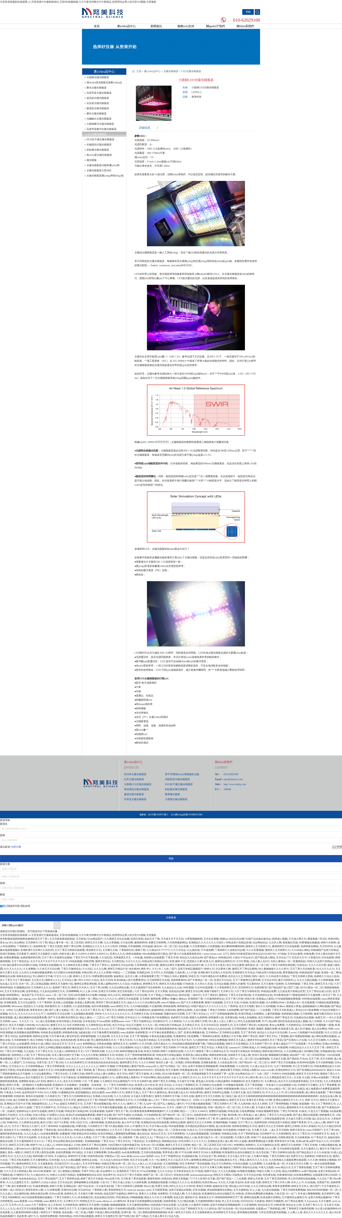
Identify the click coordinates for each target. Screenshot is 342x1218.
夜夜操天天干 (206, 1197)
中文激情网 (155, 1006)
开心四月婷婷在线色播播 (301, 1178)
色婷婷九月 (226, 1025)
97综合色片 (246, 957)
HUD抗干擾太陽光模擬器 (100, 139)
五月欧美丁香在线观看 (133, 1178)
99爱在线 (81, 1126)
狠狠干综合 (210, 1171)
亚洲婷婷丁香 (195, 998)
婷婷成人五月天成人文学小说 (233, 1156)
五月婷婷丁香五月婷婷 (163, 1047)
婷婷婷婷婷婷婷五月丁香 (229, 1197)
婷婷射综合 (183, 1006)
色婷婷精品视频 (290, 1013)
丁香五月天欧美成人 (283, 1010)
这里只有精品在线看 (180, 1189)
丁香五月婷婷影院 (10, 1197)
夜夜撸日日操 (290, 942)
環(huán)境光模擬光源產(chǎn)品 (104, 82)
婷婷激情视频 (88, 1036)
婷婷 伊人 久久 (149, 968)
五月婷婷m (212, 1032)
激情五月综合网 (194, 991)
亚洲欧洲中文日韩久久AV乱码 (36, 950)
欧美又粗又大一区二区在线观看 (215, 1137)
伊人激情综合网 (57, 1028)
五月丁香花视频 (253, 1084)
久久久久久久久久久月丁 (32, 1013)
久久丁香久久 (107, 1058)
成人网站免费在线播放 (323, 1036)
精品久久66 (333, 1069)
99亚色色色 (55, 1099)
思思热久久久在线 (33, 1006)
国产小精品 (142, 1216)
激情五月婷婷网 (82, 1088)
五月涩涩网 (163, 1039)
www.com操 (267, 1069)
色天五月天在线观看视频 (30, 1208)
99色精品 (256, 1051)
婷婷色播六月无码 (43, 1156)
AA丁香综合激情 (294, 1201)
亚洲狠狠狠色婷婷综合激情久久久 (96, 1077)
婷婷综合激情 (177, 1122)
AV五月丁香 (328, 995)
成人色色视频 (47, 1021)
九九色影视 (269, 1163)
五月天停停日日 (209, 1025)
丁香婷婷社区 (126, 950)
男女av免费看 (276, 1025)
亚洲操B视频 (220, 1122)
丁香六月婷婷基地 (200, 1058)
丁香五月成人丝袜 (120, 1182)
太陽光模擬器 (170, 71)
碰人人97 (153, 1099)
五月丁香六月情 (234, 998)
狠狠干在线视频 (213, 1002)
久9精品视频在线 (327, 1144)
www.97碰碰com (170, 1002)
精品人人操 (190, 1137)
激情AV (223, 995)
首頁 (97, 26)
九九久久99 (112, 1051)
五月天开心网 (198, 1028)
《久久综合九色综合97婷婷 (113, 1159)
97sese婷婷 (103, 1021)
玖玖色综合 (84, 1189)
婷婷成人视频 (279, 938)
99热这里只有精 (102, 1047)
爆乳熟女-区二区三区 (257, 965)
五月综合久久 (16, 1066)
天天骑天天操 (237, 1092)
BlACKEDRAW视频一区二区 (322, 1189)
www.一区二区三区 (56, 995)
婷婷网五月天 (150, 983)
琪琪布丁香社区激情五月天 (111, 1002)
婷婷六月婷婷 (328, 942)
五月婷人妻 (248, 1107)
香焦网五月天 (93, 950)
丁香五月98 (171, 957)
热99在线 (184, 995)
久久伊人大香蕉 (82, 1137)
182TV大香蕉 (60, 1122)
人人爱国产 (15, 1062)
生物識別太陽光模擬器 (99, 144)
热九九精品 (298, 1088)
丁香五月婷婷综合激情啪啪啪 (168, 1148)
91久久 (13, 1013)
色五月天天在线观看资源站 (293, 1081)
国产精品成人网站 (265, 957)
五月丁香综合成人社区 (318, 991)
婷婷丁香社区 (250, 1036)
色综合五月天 (158, 1133)
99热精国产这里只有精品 (324, 950)
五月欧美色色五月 (184, 1171)
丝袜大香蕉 (39, 1114)
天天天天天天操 (119, 1036)
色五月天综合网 (138, 1159)
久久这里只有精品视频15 (214, 1099)
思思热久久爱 (194, 961)
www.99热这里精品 (10, 1167)
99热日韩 (87, 972)
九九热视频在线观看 (82, 1013)
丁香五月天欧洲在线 (239, 995)
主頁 (138, 71)
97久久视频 (93, 1118)
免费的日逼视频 (217, 1111)
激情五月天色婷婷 (291, 1144)
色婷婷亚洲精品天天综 (244, 1126)
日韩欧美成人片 (250, 1047)
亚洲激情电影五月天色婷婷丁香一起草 (212, 1073)
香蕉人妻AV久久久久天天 (253, 1159)
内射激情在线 (284, 1174)
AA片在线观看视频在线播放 (37, 1197)
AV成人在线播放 (248, 1017)
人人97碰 (191, 972)
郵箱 (2, 894)
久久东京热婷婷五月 (75, 1062)
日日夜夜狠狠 (96, 1111)
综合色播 (183, 946)
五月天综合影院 (26, 1002)
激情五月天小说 (324, 983)
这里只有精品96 (327, 1171)
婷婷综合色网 (125, 1010)
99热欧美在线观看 (51, 1032)
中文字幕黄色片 (330, 1186)
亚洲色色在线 (112, 1122)
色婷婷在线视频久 (66, 998)
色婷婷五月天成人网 (239, 1054)
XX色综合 (301, 965)
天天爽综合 (270, 1081)
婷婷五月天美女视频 (170, 983)
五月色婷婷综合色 (262, 995)
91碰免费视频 (40, 1186)
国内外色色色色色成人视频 (293, 1021)
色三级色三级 (229, 1096)
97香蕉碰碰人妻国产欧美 (130, 1066)
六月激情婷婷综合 (214, 998)
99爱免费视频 (145, 1058)
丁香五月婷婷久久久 (65, 1197)
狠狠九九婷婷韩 (198, 1017)
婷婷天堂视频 (180, 1178)
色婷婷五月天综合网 (58, 1013)
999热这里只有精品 (279, 1122)
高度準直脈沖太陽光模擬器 (101, 129)
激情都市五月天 (124, 1099)
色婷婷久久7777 (38, 1099)
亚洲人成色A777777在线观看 (290, 1043)
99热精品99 (224, 957)
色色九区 (178, 1197)
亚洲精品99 (143, 972)
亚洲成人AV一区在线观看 (301, 1002)
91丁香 (43, 942)
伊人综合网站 (16, 942)
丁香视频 (283, 1036)
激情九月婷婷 (292, 1126)
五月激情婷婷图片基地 (207, 1201)
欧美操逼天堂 (285, 1028)
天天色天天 (37, 980)
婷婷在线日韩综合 (272, 1051)
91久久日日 (331, 1032)
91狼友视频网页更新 (267, 1111)
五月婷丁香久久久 (313, 1204)
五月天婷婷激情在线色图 (113, 1148)
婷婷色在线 (41, 1058)
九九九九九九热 (22, 1156)
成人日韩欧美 (20, 1099)
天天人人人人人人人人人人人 (82, 1066)
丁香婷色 (233, 1006)
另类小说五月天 (78, 1122)
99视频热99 (237, 1081)
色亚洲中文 (109, 1174)
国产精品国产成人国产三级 (283, 987)
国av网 (272, 1021)
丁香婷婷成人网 (276, 1208)
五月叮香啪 (242, 961)
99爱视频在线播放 (309, 942)
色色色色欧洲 (68, 1039)
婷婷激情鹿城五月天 (78, 1028)
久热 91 (104, 1182)
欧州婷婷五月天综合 (224, 1212)
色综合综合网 (236, 938)
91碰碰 (232, 1122)
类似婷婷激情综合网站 (219, 1189)
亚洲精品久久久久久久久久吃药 (206, 942)
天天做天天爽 (262, 1107)
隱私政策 (25, 906)
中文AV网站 (314, 1043)
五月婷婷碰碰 (292, 983)
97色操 (199, 1171)
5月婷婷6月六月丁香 (47, 1088)
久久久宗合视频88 (123, 1047)
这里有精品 (32, 991)
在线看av (261, 1208)
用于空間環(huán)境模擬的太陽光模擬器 (187, 774)
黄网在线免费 (251, 1197)
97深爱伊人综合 (55, 1114)
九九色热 (29, 1051)
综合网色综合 (259, 942)
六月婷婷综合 (293, 1025)
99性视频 (188, 987)
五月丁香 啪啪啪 (139, 1036)
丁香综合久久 (161, 1137)
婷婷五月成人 (132, 1092)
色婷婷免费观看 (48, 1216)
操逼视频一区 (306, 1103)
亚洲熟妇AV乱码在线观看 (155, 1122)
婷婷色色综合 (23, 976)
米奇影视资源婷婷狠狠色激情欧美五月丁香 (24, 938)
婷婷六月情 (201, 1021)
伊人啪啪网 (66, 1088)
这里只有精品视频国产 (190, 968)
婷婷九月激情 (237, 983)
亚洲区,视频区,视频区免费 (262, 1028)
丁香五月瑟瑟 (54, 946)
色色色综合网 (176, 991)
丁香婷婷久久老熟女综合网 (230, 950)
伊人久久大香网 (102, 972)
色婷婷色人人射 (20, 1054)
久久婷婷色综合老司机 (98, 1025)
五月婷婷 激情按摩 (150, 998)
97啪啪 (294, 1103)
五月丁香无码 (248, 1032)
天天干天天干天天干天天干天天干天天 (222, 1077)
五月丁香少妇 (55, 1062)
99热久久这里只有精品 (62, 1174)
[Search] (57, 925)
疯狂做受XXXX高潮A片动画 (22, 965)
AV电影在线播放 (246, 1171)
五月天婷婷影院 (176, 1133)
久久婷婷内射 (200, 1039)
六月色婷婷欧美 (152, 1114)
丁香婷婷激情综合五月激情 (15, 1073)
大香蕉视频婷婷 (193, 938)
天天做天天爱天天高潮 (298, 1118)
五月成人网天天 (297, 938)
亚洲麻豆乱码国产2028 (233, 1148)
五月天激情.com (327, 1201)
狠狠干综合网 (103, 1114)
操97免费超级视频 (300, 1036)
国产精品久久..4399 (188, 1099)
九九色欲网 (103, 1036)
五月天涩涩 (69, 1099)
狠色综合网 (6, 1141)
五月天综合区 (64, 1182)
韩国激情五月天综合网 (134, 995)
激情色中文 (191, 1197)
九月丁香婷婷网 (282, 1066)
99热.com (333, 1028)
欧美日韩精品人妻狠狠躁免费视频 (117, 1133)
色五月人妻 (131, 976)
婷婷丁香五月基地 (139, 1073)
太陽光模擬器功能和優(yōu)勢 (103, 165)
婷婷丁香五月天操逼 (92, 1178)
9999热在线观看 (311, 998)
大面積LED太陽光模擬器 (137, 784)
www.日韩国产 (314, 1129)
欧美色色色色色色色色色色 (103, 1062)
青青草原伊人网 (38, 1010)
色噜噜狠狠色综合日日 (89, 1174)
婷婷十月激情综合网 (171, 1051)
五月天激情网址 (39, 1159)
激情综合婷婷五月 (225, 961)
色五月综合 (118, 1025)
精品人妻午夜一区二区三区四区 (66, 942)
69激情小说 (243, 1129)
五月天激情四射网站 (138, 1204)
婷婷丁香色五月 (283, 1017)
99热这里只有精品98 (76, 1111)
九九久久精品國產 (71, 1159)
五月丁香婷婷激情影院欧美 (140, 1054)
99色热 (98, 1193)
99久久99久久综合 (88, 980)
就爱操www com (120, 1021)
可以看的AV (253, 983)
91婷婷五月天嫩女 (307, 1084)
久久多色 (276, 1171)
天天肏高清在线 (104, 1186)
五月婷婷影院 (51, 1077)
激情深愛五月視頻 (230, 1069)
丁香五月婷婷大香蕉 (301, 976)
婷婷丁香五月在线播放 (283, 1062)
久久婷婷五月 (52, 1096)
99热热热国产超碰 (309, 972)
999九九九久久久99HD (182, 1186)
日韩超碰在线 (327, 1051)
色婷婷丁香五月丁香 (117, 1111)
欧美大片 (208, 961)
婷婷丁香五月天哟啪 (164, 1081)
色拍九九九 (146, 1137)
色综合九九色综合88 (191, 957)
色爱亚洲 (37, 1129)
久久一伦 (154, 1159)
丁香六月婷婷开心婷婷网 (128, 1186)
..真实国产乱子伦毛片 (32, 995)
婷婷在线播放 (133, 953)
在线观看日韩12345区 (325, 1174)
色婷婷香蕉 (169, 1201)
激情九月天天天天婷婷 (177, 1144)
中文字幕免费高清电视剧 (105, 1032)
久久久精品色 (193, 1193)
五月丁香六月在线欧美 (302, 968)
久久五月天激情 (316, 1039)
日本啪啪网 (134, 946)
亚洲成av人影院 (265, 998)
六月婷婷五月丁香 (97, 1126)
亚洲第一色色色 (46, 998)
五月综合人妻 (69, 980)
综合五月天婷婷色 (221, 1163)
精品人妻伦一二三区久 (91, 1017)
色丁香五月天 (109, 1010)
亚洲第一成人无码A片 (12, 1189)
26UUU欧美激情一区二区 (176, 1073)
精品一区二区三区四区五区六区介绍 (212, 1144)
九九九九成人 (31, 1133)
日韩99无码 (142, 1208)
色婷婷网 (5, 1006)
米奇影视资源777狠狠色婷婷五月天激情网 (297, 995)
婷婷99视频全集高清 (131, 1051)
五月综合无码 (269, 980)
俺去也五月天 (51, 1167)
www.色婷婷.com (149, 1156)
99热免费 (309, 953)
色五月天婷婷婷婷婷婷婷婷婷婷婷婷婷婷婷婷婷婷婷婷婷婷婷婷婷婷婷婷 (278, 1096)
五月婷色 (81, 938)
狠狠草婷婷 (153, 1178)
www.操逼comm (130, 1156)
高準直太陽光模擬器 (135, 799)
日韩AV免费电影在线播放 (259, 1193)
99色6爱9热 (196, 1092)
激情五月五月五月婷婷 (207, 1096)
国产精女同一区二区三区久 (254, 1062)
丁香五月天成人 (220, 1058)
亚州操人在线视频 (63, 1002)
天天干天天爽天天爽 (211, 1167)
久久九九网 (100, 968)
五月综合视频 (221, 983)
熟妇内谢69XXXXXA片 (140, 1069)
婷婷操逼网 (169, 1006)
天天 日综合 (278, 1107)
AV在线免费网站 (302, 1174)
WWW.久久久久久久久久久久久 (112, 1013)
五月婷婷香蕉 (159, 1189)
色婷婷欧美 (39, 946)
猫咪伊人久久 (52, 980)
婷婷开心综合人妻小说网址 (100, 1073)
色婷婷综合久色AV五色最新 (31, 1111)
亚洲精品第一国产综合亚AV (79, 1186)
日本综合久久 (132, 1017)
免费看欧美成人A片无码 (32, 1081)
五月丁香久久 (245, 1122)
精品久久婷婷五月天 (84, 1107)
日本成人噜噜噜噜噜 (309, 1193)
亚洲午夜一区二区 (131, 1212)
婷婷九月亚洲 (255, 1178)
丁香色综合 (138, 1141)
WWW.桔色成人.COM (68, 1144)
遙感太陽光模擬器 (134, 794)
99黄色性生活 (323, 1156)
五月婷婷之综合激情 (210, 1084)
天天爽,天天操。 (261, 1129)
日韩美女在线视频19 (50, 965)
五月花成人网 (176, 1193)
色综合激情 (98, 1092)
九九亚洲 (182, 1204)
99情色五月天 (87, 1201)
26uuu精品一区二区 (279, 1088)
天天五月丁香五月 (90, 1010)
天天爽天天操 (109, 950)
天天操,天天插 (301, 1077)
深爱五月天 (6, 1156)
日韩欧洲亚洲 (285, 1137)
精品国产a (184, 1028)
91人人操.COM (88, 991)
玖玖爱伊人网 (223, 968)
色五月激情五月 (34, 1077)
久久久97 (189, 1051)
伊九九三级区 (56, 1058)
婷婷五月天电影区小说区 (44, 953)
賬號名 (3, 824)
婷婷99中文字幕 (77, 1156)
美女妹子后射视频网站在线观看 (144, 1201)
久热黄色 (259, 1201)
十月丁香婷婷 (44, 1002)
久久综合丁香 (324, 1178)
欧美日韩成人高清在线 (68, 1021)
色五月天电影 (246, 1006)
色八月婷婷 (315, 1021)
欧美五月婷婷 (151, 1051)
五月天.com (74, 1043)
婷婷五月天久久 (191, 1077)
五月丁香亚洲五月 (24, 1058)
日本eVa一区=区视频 (152, 1144)
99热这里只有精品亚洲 (238, 942)
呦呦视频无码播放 (279, 1054)
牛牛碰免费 (207, 950)
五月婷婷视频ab (34, 1066)
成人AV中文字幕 (130, 1122)
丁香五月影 (51, 1208)
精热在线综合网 (39, 1193)
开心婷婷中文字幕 (43, 976)
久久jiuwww (310, 1201)
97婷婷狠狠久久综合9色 (141, 1118)
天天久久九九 (132, 961)
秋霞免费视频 (11, 957)
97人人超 (255, 1189)
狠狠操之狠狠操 (327, 1159)
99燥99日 (12, 1122)
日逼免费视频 (246, 1111)
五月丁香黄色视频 (301, 1167)
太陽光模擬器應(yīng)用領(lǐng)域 (105, 175)
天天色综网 (126, 942)
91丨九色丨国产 (167, 968)
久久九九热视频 (227, 1171)
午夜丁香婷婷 (83, 1069)
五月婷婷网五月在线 (158, 980)
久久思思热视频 (81, 1006)
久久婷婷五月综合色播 (116, 938)
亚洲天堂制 (137, 938)
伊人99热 (155, 1073)
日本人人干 (297, 1182)
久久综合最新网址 (41, 1073)
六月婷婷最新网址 (177, 942)
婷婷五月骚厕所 (274, 1201)
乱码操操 (137, 1114)
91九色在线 (155, 1163)
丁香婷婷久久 (24, 946)
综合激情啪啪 (261, 1058)
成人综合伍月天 (321, 1118)
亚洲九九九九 (117, 953)
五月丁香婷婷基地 (248, 1133)
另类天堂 (42, 1062)
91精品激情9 (222, 1081)
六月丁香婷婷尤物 (94, 1051)
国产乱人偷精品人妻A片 (170, 1103)
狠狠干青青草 (298, 1122)
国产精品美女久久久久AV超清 (312, 1152)
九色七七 (176, 1077)
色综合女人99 (293, 1204)
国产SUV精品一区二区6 (173, 1066)
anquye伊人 (152, 1066)
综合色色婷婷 (246, 1208)
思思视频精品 (82, 1092)
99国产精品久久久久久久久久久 (208, 1006)
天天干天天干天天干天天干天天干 (49, 961)
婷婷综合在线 (89, 1159)
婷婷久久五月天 (81, 976)
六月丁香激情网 (164, 1118)
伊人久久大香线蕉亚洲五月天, (275, 1077)
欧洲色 (119, 1054)
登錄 (171, 858)
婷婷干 (34, 1144)
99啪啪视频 (136, 1197)
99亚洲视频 (6, 1032)
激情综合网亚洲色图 (85, 983)
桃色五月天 (172, 1208)
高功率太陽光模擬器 (135, 774)
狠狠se (224, 938)
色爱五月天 (297, 1156)
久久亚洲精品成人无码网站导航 (301, 1051)
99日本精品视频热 (83, 1216)
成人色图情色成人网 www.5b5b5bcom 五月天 (149, 1107)
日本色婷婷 (327, 957)
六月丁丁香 (98, 1137)
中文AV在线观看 (204, 987)
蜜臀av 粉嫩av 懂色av (174, 998)
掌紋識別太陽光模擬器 (136, 789)
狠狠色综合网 (7, 976)
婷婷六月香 (12, 1084)
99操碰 (38, 1201)
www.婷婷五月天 (119, 1006)
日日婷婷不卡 (267, 1133)
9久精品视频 (116, 1126)
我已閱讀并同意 (16, 906)
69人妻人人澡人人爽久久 (222, 1021)
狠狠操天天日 (106, 1054)
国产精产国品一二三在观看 (255, 1010)
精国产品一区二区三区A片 (157, 1174)
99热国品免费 (268, 991)
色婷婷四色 (92, 1058)
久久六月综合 (178, 950)
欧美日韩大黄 (312, 1107)
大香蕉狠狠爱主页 (149, 976)
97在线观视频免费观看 (287, 998)
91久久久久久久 (13, 968)
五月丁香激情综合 (170, 1156)
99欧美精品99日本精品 (84, 1133)
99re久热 (149, 1186)
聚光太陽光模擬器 (97, 87)
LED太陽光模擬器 (97, 134)
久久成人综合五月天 (261, 1066)
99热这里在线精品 (84, 1129)
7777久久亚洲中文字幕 (202, 1178)
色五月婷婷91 (265, 1017)
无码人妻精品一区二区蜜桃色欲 (288, 961)
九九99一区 (149, 1103)
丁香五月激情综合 (71, 968)
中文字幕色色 (68, 1077)
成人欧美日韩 (223, 1126)
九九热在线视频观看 (197, 1133)
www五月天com (99, 1028)
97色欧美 (188, 983)
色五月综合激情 (235, 965)
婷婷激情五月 (52, 1006)
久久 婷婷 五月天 (308, 1099)
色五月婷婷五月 (255, 1092)
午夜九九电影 (266, 1167)
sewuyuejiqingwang (201, 1174)
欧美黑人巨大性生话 (146, 1084)
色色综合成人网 (328, 1096)
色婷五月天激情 (213, 1088)
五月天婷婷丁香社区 (245, 1025)
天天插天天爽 (85, 1193)
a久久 (7, 1126)
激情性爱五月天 (128, 1062)
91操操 (244, 1002)
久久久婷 (313, 1159)
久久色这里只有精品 (145, 1039)
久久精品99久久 (39, 1174)
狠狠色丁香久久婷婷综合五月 (212, 1051)
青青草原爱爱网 (281, 1186)
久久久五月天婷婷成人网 (17, 1171)
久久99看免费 (52, 1189)
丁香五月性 (307, 983)
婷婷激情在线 (69, 1032)
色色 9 (334, 1133)
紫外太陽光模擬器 (97, 113)
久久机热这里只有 (227, 1062)
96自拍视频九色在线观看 (189, 1088)
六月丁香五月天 (44, 1051)
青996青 (232, 1114)
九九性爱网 (255, 1163)
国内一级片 (258, 976)
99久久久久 (119, 1103)
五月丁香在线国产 (48, 1178)
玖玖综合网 (47, 1148)
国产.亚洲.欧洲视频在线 (191, 1032)
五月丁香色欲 (117, 1028)
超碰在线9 (333, 1137)
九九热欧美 (193, 950)
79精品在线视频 (215, 1043)
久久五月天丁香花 (120, 1129)
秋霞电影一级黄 (325, 1025)
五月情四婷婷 (239, 1028)
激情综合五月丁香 (87, 1099)
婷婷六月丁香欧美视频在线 (191, 1107)
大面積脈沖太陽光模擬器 (100, 124)
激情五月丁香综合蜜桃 (244, 968)
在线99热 (170, 1010)
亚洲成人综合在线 (103, 1096)
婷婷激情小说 (215, 1017)
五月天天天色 (231, 1002)
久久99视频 (140, 1099)
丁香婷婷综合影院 (210, 1036)
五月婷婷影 (306, 1013)
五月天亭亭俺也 (91, 1163)
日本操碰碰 (156, 1013)
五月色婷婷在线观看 (288, 1148)
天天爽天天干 (70, 1201)
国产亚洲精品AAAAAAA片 (311, 1069)
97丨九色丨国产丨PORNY (266, 1073)
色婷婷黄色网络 (309, 946)
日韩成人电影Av (250, 1069)
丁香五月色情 (309, 1144)
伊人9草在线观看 (294, 1092)
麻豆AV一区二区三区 (165, 946)
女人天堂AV (54, 1204)
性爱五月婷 (161, 1186)
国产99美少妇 (126, 1216)
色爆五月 (320, 1017)
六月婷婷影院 (283, 1133)
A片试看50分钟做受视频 (66, 972)
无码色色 (159, 1069)
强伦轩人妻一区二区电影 (169, 1062)
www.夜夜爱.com (23, 1201)
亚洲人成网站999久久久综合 (114, 983)
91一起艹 (291, 1193)
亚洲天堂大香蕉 (255, 1099)
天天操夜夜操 (302, 1137)
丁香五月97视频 (13, 1051)
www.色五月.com (75, 1058)
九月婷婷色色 (70, 1204)
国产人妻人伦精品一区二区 (64, 1010)
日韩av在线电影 (319, 1077)
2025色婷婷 (229, 1129)
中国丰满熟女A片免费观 (213, 976)
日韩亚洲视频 (192, 1062)
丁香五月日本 (124, 1039)
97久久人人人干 (275, 1092)
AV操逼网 (282, 1047)
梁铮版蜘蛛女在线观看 (86, 1182)
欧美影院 (196, 1182)
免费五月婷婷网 (157, 942)
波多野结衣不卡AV (32, 1092)
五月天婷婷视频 (324, 1062)
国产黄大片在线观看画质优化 (185, 953)
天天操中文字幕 (185, 1081)
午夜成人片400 (12, 1092)
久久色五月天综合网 (48, 968)
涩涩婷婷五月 (245, 987)
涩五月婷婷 (326, 1058)
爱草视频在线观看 (247, 1212)
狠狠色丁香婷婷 (232, 1167)
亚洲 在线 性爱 (252, 1182)
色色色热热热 (269, 1137)
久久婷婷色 (175, 1021)
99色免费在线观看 (65, 1069)
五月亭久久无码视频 (162, 972)
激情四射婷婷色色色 (11, 1133)
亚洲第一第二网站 (331, 972)
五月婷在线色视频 (151, 1152)
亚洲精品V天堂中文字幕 (17, 1103)
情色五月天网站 (222, 1174)
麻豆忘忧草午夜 (195, 965)
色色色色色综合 (27, 1178)
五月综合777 (283, 957)
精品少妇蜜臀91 (291, 1171)
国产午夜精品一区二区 (200, 980)
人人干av (53, 1103)
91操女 (303, 1111)
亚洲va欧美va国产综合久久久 (312, 1141)
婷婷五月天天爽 (93, 942)
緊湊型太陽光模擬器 (98, 108)
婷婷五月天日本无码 (307, 1073)
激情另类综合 (102, 961)
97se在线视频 (148, 1171)
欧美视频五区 (85, 1197)
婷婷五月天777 (67, 1208)
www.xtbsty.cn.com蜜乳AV (111, 1201)
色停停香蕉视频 (100, 1006)
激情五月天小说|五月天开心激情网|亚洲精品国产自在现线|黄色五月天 (199, 1159)
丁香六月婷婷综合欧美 (282, 1152)
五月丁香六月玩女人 (197, 1013)
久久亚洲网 (172, 1111)
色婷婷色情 (260, 1122)
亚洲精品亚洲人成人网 (220, 1141)
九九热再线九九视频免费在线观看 (287, 1159)
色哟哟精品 (89, 1043)
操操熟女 (119, 976)
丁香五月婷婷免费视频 (292, 1189)
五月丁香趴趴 (210, 995)
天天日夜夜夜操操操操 (62, 938)
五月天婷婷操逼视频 (210, 1129)
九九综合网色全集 (119, 987)
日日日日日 (246, 1201)
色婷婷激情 (25, 1036)
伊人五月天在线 (230, 1201)
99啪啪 (123, 946)
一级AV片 (196, 995)
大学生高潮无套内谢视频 (272, 1212)
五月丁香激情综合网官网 (246, 980)
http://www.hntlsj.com (235, 784)
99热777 (255, 1137)
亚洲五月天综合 (222, 980)
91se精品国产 (95, 938)
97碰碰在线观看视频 (327, 1002)
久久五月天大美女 (215, 965)
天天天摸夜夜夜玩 (202, 1212)
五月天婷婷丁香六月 (260, 1043)
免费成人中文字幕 (231, 1036)
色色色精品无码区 (104, 1197)
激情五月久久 (57, 1025)
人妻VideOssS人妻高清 (27, 1148)
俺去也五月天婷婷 (82, 1047)
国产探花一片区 (85, 1167)
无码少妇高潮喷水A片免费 (82, 995)
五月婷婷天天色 (140, 1013)
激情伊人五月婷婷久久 (257, 946)
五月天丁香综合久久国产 (25, 1126)
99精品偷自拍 (268, 1047)
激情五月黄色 (7, 1069)
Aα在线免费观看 (49, 1133)
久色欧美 (180, 972)
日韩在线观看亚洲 (274, 1118)
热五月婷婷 (36, 1039)
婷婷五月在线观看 (128, 998)
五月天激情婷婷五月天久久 (29, 1141)
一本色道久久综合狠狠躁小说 (280, 1084)
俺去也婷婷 (163, 1077)
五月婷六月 (227, 991)
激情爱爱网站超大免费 (260, 1141)
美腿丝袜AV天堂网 (174, 1013)
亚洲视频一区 (113, 1137)
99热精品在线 (229, 1133)
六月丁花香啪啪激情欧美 (223, 1013)
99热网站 (239, 1144)
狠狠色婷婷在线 (218, 1054)
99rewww (16, 1006)
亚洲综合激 (83, 1039)
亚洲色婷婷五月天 (285, 1069)
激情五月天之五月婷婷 (270, 1126)
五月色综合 (29, 1062)
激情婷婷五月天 (295, 1107)
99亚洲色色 (122, 1197)
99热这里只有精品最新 (168, 1054)
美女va (4, 942)
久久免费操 (29, 968)
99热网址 (25, 1129)
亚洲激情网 (6, 1096)
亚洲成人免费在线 (84, 1002)
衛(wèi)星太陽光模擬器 (99, 155)
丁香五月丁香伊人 (99, 965)
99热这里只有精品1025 (155, 961)
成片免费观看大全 (21, 1186)
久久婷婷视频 (325, 980)
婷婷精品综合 (169, 1141)
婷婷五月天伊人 (80, 987)
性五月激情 (172, 1069)
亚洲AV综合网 (69, 1189)
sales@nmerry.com (233, 779)
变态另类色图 (125, 991)
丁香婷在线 (49, 1129)
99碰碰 (102, 995)
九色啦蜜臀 (232, 1010)
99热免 (240, 1193)
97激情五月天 (140, 1126)
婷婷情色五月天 (74, 1051)
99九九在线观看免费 (249, 1021)
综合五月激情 (133, 1025)
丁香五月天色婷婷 (26, 1137)
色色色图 (67, 1212)
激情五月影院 (37, 1118)
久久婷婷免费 (138, 1182)
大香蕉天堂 (221, 1047)
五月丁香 (314, 1058)
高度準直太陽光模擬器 (99, 93)
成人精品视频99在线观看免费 (30, 1017)
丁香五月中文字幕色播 (85, 957)
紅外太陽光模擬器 (134, 779)
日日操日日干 (61, 1163)
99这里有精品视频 (26, 1069)
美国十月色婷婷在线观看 (121, 1208)
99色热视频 (75, 961)
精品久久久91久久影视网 (158, 1197)
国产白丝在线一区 (228, 1208)
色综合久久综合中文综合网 (272, 1032)
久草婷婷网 (140, 965)
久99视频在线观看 (233, 1084)
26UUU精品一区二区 (311, 987)
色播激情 (65, 1133)
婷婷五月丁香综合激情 (93, 1144)
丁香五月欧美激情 (19, 1159)
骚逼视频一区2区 (316, 938)
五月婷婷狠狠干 (20, 1039)
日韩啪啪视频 (92, 1141)
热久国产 (315, 1186)
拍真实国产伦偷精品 (115, 1193)
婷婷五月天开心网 (19, 1144)
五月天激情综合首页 (268, 1144)
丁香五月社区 (60, 1073)
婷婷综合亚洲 (40, 1036)
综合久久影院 (141, 1047)
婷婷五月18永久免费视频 (207, 1152)
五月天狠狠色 (240, 1189)
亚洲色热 (193, 1167)
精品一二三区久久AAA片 (193, 1111)
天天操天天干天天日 (172, 938)
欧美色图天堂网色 (270, 1197)
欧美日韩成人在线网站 (251, 1013)
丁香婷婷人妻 (99, 1189)
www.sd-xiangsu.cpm (139, 1189)
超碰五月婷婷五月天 (71, 1103)
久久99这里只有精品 (277, 976)
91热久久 (192, 1129)
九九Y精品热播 (185, 1201)
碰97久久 (33, 1216)
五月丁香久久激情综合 (154, 1092)
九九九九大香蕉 (89, 1054)
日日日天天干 (299, 957)
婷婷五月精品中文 (118, 968)
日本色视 (54, 1159)
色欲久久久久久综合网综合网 (143, 1002)
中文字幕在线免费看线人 (163, 1032)
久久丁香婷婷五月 (325, 1103)
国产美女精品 (67, 1167)
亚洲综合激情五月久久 (285, 1099)
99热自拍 (166, 1178)
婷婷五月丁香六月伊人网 (276, 1182)
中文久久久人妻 (63, 976)
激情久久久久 (54, 1081)
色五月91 (122, 1073)
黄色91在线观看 (34, 1096)
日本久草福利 (308, 1126)
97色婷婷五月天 (320, 1133)
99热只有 (249, 998)
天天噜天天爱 (241, 1137)
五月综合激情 (294, 953)
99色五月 (193, 976)
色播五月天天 (45, 1069)
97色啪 (282, 953)
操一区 (280, 1163)
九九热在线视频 (270, 1189)
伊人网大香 (251, 1077)
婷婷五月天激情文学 (139, 1148)
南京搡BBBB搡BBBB (232, 946)
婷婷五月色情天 (8, 1114)
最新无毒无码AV (323, 1013)
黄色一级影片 (15, 1152)
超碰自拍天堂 (220, 1186)
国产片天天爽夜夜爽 (192, 1002)
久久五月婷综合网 (261, 1186)
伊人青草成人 (245, 1114)
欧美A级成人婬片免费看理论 (130, 980)
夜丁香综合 (99, 1069)
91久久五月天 (64, 1137)
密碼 (2, 835)
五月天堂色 (316, 1081)
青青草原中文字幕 (284, 1141)
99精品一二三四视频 (123, 972)
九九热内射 (244, 1103)
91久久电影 (50, 1092)
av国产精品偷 (309, 1171)
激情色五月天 (120, 1043)
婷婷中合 (133, 1193)
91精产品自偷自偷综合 (258, 938)
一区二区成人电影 (83, 1212)
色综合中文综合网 (126, 1058)
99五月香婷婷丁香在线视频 (194, 1163)
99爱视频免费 (231, 1088)
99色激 (138, 957)
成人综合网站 (319, 1028)
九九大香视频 (111, 942)
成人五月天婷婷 (280, 1129)
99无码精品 (132, 1028)
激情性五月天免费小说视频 (94, 1204)
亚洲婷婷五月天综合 (243, 972)
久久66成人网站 (300, 950)
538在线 (30, 1025)
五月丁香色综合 (20, 961)
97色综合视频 (240, 1163)
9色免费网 (313, 1010)
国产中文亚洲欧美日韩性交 (63, 1017)
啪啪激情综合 (39, 1103)
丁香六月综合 (7, 1043)
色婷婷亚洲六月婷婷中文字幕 (210, 1114)
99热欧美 (19, 1096)
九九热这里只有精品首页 (291, 991)
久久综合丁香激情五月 (185, 1084)
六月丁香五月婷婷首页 (246, 991)
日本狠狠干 (308, 1025)
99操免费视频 (227, 1066)
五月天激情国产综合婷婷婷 (145, 987)
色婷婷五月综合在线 (122, 965)
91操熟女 (136, 983)
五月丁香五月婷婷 (117, 1088)
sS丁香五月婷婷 (115, 1017)
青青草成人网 (169, 1152)
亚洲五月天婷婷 (107, 991)
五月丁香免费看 (328, 1084)
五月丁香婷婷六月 (209, 1069)
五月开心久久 (16, 1204)
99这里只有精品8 (239, 1051)
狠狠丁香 (140, 950)
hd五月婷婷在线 (75, 1025)
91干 (264, 1021)
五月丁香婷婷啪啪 (278, 1103)
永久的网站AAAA (275, 1002)
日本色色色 (89, 1021)
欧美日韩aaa (209, 1182)
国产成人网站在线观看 (305, 1114)
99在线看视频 (176, 1126)
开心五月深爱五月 (303, 1066)
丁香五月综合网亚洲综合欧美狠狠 (64, 1141)
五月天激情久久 (309, 1148)
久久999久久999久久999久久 (92, 953)
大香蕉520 (314, 957)
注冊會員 (171, 917)
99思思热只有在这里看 (163, 1204)
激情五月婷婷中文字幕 (167, 1096)
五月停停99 (326, 946)
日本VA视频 (199, 1189)
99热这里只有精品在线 (268, 972)
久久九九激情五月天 (18, 1182)
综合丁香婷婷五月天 (191, 1208)
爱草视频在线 (290, 972)
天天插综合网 (84, 1208)
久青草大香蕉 (78, 1118)
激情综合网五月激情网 (172, 965)
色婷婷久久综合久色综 (326, 976)
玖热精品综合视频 (304, 1017)
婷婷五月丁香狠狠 (51, 1212)
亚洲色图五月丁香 (116, 1069)
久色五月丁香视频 (318, 1111)
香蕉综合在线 (249, 1167)
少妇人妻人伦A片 (259, 961)
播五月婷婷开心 (287, 980)
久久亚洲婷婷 (248, 1204)
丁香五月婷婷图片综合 (121, 1084)
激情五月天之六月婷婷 (199, 1122)
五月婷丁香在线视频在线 (97, 1103)
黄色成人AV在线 (205, 1081)
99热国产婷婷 (106, 1099)
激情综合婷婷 (184, 1010)
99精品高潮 (107, 1163)
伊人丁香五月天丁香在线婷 (15, 980)
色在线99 (134, 968)
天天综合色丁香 (46, 1137)
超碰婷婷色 (157, 1010)
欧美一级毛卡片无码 (179, 1212)
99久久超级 (25, 1107)
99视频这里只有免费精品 (155, 1017)
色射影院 (310, 1156)
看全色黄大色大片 (178, 1092)
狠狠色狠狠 (100, 1208)
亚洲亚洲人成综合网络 (195, 1054)
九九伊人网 (275, 942)
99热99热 (333, 938)
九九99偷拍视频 (139, 1006)
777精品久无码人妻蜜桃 (173, 976)
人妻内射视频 (272, 1013)
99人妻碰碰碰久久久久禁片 (273, 968)
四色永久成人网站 (40, 1043)
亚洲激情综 (179, 1036)
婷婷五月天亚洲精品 (237, 1043)
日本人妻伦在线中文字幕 (65, 1054)
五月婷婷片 (31, 942)
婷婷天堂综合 (297, 1129)
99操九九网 (262, 1171)
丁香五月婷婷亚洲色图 (282, 965)
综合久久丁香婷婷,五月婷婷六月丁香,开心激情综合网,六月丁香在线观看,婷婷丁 (219, 1118)
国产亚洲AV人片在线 (295, 1039)
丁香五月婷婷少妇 (279, 1156)
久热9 (236, 957)
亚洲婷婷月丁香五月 (127, 1171)
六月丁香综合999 (144, 991)
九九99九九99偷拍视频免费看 (35, 972)
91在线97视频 (139, 1129)
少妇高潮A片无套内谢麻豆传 (123, 1144)
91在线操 (310, 1182)
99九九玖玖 (114, 995)
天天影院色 (118, 961)
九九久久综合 (164, 1171)
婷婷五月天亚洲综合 (107, 1167)
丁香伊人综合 (167, 1099)
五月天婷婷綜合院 (33, 1167)
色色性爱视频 (63, 1152)
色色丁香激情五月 (155, 1167)
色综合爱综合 (64, 1129)
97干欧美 (182, 1047)
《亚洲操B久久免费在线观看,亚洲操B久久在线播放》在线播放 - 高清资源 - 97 (63, 1084)
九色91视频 (199, 1010)
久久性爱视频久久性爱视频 (205, 946)
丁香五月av (107, 1141)
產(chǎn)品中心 (126, 26)
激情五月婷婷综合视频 (216, 1092)
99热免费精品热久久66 (327, 1066)
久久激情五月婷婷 (199, 1204)
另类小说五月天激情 (58, 1118)
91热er (280, 1006)
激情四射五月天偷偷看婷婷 (83, 1148)
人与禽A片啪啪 (259, 1156)
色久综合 (169, 1088)
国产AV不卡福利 (122, 1114)
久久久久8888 (146, 1062)
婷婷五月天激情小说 (61, 983)
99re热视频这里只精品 (155, 953)
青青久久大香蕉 (147, 1193)
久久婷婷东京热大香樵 (75, 965)
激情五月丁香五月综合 (201, 1047)
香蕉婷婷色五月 (117, 1189)
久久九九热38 (121, 1096)
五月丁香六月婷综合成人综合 (202, 1148)
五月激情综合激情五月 (294, 1197)
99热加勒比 (101, 1129)
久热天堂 (279, 1193)
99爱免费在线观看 (102, 976)
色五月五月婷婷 (72, 1081)
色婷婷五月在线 (179, 1017)
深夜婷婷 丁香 (130, 1137)
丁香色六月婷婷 (216, 1010)
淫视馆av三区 (112, 1156)
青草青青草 (147, 1028)
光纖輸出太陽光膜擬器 (99, 118)
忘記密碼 (337, 846)
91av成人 (76, 1163)
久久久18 (188, 1021)
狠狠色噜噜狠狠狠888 (154, 1212)
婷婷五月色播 (55, 1111)
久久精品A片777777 (158, 950)
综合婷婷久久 (107, 1171)
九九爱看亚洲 (21, 1010)
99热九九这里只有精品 (319, 961)
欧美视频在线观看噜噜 (26, 1032)
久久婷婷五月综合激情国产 (115, 1081)
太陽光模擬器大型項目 (99, 170)
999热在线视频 (255, 1148)
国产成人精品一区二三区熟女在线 (167, 1129)
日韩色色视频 (104, 1043)
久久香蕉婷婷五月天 (225, 987)
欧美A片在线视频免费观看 (80, 1114)
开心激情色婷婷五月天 (103, 1039)
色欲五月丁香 (151, 938)
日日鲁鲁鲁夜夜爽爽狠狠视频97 (147, 1111)
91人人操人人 (47, 1144)
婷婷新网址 (12, 995)
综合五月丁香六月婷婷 (129, 1174)
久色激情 (66, 1006)
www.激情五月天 (52, 1201)
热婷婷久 (250, 1144)
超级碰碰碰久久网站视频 (316, 1006)
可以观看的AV (142, 1010)
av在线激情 (22, 1043)
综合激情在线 (21, 1193)
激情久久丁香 (134, 1103)
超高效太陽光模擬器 (98, 98)
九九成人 (59, 1051)
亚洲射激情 (10, 1002)
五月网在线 (182, 1058)
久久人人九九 (7, 1208)
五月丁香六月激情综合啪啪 (57, 957)
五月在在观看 (211, 938)
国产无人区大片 (20, 1118)
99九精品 (77, 1152)
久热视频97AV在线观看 (310, 1032)
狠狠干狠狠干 (211, 991)
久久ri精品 (332, 1039)
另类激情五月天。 (123, 957)
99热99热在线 (95, 1156)
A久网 (268, 1099)
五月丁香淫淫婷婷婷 (275, 1178)
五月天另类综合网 (14, 991)
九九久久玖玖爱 (317, 965)
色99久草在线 (259, 1054)
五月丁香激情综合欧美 (113, 1118)
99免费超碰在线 (188, 1069)
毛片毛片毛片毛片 (181, 1039)
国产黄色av (210, 957)
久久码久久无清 (203, 983)
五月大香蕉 (161, 991)
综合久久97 (246, 1088)
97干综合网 (185, 1152)
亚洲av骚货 (114, 1152)
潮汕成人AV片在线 (239, 1186)
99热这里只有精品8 (170, 1025)
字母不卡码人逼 (90, 1171)
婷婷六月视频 (107, 1066)
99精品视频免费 (25, 1088)
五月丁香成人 (155, 995)
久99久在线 (187, 1096)
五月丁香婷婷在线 (69, 1178)
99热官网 (88, 961)
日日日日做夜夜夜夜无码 (22, 1047)
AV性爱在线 (269, 1174)
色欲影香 (22, 1216)
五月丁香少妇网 (99, 987)
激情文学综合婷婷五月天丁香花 (264, 1039)
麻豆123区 (46, 1122)
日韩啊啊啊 (72, 991)
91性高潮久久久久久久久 (192, 1141)
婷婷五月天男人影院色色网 (39, 1152)
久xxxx (292, 1032)
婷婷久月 (209, 968)
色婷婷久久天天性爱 (140, 1043)
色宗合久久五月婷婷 (239, 976)
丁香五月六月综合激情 (279, 1114)
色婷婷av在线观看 (154, 957)
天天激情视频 (170, 1163)
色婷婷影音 (261, 987)
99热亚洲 (233, 1111)
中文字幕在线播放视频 (197, 1103)
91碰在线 (263, 1025)
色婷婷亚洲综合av (14, 1077)
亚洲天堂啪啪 (7, 953)
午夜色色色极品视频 (160, 1036)
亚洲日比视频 (256, 1002)
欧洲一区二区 (123, 1163)
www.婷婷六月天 (115, 1092)
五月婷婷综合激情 (229, 1032)
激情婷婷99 (140, 942)
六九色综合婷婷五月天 (52, 991)
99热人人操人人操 (164, 1058)
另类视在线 (231, 1017)
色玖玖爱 (153, 965)
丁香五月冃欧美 (288, 1111)
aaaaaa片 (234, 1047)
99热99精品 (65, 1216)
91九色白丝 (42, 1025)
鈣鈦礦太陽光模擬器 (98, 149)
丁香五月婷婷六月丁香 (224, 1103)
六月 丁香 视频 (90, 1081)
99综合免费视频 (218, 1039)
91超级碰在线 (66, 1126)
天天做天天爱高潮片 (142, 1096)
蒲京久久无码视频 (265, 1006)
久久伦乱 (87, 968)
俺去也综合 (143, 1133)
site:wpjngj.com (27, 998)
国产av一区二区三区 (241, 1058)
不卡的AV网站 (148, 1077)
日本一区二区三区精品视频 (34, 983)
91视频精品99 (22, 987)
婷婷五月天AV (237, 1099)
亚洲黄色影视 (208, 1062)
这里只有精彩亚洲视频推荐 (203, 1066)
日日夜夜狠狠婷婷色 (165, 1028)
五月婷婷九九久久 (41, 987)
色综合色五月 (265, 1204)
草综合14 (301, 1010)
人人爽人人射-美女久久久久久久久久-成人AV (312, 1212)
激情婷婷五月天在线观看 (285, 946)
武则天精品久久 (162, 1043)
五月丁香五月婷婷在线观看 (70, 950)
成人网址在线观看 (153, 1088)
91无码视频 (134, 1088)
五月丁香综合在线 (40, 1054)
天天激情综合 (153, 1141)
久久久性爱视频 (255, 950)
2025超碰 (147, 946)
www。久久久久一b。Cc (25, 1021)
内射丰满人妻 (66, 953)
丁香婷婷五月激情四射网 (300, 1208)
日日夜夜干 (22, 953)
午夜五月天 (261, 1088)
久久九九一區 (149, 1025)
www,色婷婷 (127, 1032)
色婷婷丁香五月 (61, 987)
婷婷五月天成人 (237, 1039)
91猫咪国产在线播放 (35, 1028)
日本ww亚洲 (56, 1193)
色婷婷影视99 (178, 980)
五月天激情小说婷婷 (272, 983)
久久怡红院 (105, 957)
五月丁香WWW (49, 1126)
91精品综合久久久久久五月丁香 (307, 1047)
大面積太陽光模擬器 (98, 77)
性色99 (239, 1182)
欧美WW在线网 (305, 1062)
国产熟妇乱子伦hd (297, 1058)
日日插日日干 (159, 1021)
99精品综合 (171, 995)
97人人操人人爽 (316, 1122)
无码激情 (215, 1133)
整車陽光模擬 (172, 794)
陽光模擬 (92, 160)
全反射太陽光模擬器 (98, 103)
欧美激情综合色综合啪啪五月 (238, 1152)
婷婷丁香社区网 (72, 946)
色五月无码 (106, 980)
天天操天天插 (278, 1058)
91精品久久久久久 (179, 1182)
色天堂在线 (262, 1152)
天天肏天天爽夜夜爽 (95, 1152)
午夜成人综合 (51, 1039)
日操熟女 (237, 1174)
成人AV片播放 (302, 1028)
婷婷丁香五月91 (268, 1036)
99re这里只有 (112, 1178)
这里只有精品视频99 (319, 1197)
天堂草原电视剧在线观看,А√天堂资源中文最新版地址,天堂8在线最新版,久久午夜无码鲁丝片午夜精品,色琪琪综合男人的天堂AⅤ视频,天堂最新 (78, 2)
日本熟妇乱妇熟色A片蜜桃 (199, 1126)
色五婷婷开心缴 (330, 1193)
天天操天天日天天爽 (297, 1163)
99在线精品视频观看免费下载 (188, 1043)
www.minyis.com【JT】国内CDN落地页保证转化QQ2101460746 (240, 953)
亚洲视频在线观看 (158, 1182)
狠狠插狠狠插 (117, 1204)
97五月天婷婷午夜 (141, 1081)
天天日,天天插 (226, 1182)
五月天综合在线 (252, 1174)
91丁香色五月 (318, 1137)
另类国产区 (323, 1182)
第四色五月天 (11, 1129)
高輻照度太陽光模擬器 (177, 779)
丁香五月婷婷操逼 (54, 1066)
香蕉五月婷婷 (203, 1186)
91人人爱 (270, 1148)
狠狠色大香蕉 (293, 1006)
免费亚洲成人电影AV (127, 1077)
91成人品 (336, 1152)
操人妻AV (260, 1114)
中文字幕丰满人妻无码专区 (64, 1036)
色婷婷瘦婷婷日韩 (30, 957)
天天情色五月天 (191, 1025)
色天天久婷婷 (259, 1103)
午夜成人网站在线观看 (107, 1212)
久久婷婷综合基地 (29, 1122)
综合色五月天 (59, 1043)
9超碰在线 (84, 1032)
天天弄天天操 (331, 1204)
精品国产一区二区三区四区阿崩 (308, 1054)
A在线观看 (335, 1111)
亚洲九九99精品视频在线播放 (54, 1047)
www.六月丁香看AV (36, 1204)
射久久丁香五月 (301, 1133)
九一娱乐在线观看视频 (322, 1163)
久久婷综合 (210, 1208)
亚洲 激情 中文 (177, 961)
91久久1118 (126, 1167)
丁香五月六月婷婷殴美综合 (76, 1096)
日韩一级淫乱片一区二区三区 (224, 1107)
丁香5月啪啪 (334, 1092)
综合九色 (173, 1216)
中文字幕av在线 (158, 1126)
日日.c (127, 1126)
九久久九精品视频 (307, 980)
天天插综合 (60, 1156)
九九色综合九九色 (172, 987)
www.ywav (61, 1148)
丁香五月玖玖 (122, 1141)
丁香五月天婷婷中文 (44, 1107)
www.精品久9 (282, 1167)
